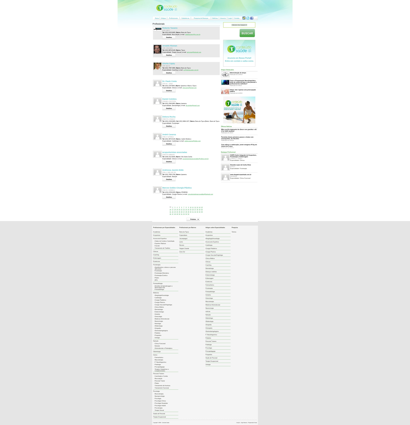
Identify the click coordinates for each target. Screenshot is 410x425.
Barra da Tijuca (184, 232)
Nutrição (157, 346)
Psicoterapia (158, 408)
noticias (208, 311)
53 (186, 214)
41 (193, 212)
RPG (156, 280)
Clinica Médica (159, 307)
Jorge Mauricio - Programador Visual (249, 422)
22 (184, 209)
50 (179, 214)
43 (197, 212)
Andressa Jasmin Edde (173, 170)
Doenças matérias (211, 271)
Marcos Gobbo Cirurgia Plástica (177, 188)
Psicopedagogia (160, 367)
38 (186, 212)
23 (186, 209)
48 (175, 214)
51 (181, 214)
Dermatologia (159, 309)
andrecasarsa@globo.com (192, 141)
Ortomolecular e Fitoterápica (163, 348)
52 (184, 214)
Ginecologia (158, 316)
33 (175, 212)
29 (199, 209)
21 (181, 209)
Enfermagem (157, 258)
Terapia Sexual (159, 410)
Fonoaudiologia (159, 289)
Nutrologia (158, 323)
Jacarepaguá (183, 238)
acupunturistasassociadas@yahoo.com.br (196, 159)
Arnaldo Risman (169, 46)
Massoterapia (159, 360)
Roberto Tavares (169, 28)
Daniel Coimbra (169, 99)
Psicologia (158, 398)
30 (202, 209)
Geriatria (157, 314)
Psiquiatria (158, 335)
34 (177, 212)
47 (173, 214)
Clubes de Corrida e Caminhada (164, 241)
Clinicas (155, 251)
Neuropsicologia (160, 396)
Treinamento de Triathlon (162, 248)
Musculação (158, 378)
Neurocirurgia (159, 321)
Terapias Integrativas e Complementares (162, 370)
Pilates (157, 278)
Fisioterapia (158, 271)
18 (175, 209)
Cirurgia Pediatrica (211, 248)
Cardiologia (158, 297)
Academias (156, 232)
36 (181, 212)
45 (202, 212)
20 (179, 209)
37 (184, 212)
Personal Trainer (160, 381)
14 (199, 207)
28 (197, 209)
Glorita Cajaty (168, 63)
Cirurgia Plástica (160, 302)
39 (188, 212)
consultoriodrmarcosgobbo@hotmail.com (200, 194)
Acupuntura (156, 235)
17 (173, 209)
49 (177, 214)
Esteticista (156, 261)
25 (190, 209)
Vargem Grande (184, 248)
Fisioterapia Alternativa (162, 273)
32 (173, 212)
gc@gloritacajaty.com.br (190, 70)
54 (188, 214)
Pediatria (157, 333)
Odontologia (157, 351)
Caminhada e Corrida (161, 376)
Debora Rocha (168, 117)
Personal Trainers (211, 341)
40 (190, 212)
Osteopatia (209, 328)
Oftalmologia (159, 326)
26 (193, 209)
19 (177, 209)
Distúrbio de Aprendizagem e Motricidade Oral (163, 286)
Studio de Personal (159, 413)
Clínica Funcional (160, 343)
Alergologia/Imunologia (162, 295)
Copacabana (183, 235)
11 (193, 207)
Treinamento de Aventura (162, 385)
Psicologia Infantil (160, 405)
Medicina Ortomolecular (162, 319)
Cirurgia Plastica (211, 252)
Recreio (181, 245)
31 (170, 212)
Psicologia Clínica (160, 401)
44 (199, 212)
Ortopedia (158, 328)
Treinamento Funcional (162, 388)
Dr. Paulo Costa (169, 81)
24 (188, 209)
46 (170, 214)
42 (195, 212)
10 (190, 207)
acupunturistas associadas (174, 152)
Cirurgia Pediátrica (160, 300)
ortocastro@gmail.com (190, 88)
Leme (181, 242)
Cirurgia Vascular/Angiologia (163, 305)
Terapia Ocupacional (159, 417)
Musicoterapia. (159, 394)
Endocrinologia (159, 312)
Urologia (157, 337)
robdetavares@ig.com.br (192, 34)
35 (179, 212)
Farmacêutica (159, 357)
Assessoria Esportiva (212, 242)
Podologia (158, 364)
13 (197, 207)
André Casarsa (169, 134)
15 (202, 207)
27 (195, 209)
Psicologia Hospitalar (161, 403)
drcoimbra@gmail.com (193, 105)
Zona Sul (182, 252)
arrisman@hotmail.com (194, 52)
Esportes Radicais (160, 243)
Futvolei (157, 246)
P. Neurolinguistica (160, 362)
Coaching (156, 255)
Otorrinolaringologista (161, 330)
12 (195, 207)
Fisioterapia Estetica (161, 275)
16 (170, 209)
